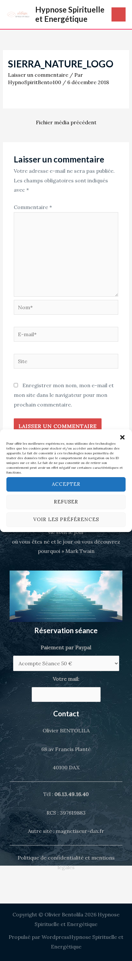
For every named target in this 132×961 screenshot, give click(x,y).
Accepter (66, 484)
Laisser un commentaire (38, 75)
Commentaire (33, 207)
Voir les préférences (66, 519)
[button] (122, 437)
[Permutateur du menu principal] (118, 14)
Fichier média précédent (66, 122)
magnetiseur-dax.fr (80, 831)
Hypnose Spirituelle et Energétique (69, 14)
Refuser (66, 502)
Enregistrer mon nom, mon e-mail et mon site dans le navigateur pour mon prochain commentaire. (64, 394)
